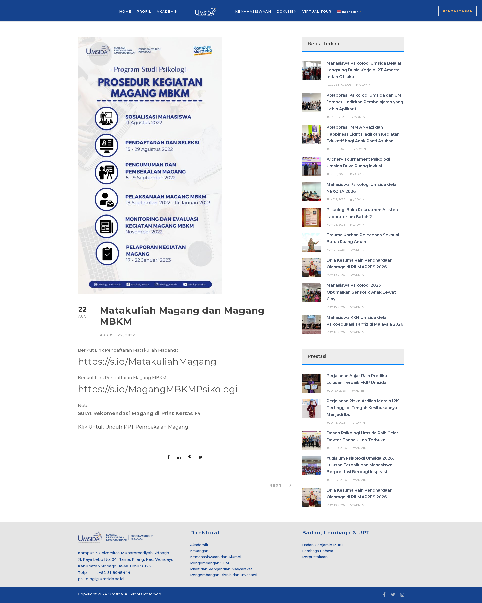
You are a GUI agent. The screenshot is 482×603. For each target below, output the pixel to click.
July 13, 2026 (336, 422)
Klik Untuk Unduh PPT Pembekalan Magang (133, 427)
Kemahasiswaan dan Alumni (215, 557)
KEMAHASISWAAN (253, 11)
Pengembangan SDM (209, 563)
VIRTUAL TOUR (316, 11)
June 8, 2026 (336, 174)
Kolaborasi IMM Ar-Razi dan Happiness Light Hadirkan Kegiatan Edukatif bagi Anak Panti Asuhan (363, 134)
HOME (125, 11)
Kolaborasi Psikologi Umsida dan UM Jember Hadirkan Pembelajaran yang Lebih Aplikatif (365, 102)
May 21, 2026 (336, 249)
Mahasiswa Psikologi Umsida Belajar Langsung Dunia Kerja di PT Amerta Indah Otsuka (364, 70)
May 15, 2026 (336, 307)
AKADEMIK (167, 11)
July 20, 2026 (336, 390)
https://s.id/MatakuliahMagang (147, 361)
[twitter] (393, 595)
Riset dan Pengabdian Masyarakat (221, 569)
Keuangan (199, 551)
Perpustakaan (315, 557)
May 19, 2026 (336, 275)
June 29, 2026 (337, 448)
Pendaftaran (458, 11)
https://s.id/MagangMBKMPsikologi (158, 389)
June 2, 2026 (336, 199)
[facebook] (384, 595)
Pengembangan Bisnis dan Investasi (223, 575)
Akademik (199, 545)
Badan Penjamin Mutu (322, 545)
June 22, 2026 (337, 480)
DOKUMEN (287, 11)
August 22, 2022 (117, 335)
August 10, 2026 (339, 85)
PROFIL (144, 11)
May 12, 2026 (336, 332)
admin (365, 85)
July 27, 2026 (336, 117)
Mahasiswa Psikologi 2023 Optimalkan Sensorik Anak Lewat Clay (361, 292)
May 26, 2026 (336, 224)
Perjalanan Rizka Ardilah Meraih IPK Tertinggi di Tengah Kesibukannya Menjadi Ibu (363, 408)
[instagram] (402, 595)
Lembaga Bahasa (317, 551)
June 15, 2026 (336, 149)
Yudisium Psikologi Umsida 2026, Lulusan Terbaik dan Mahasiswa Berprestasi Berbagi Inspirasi (360, 465)
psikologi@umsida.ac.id (101, 578)
